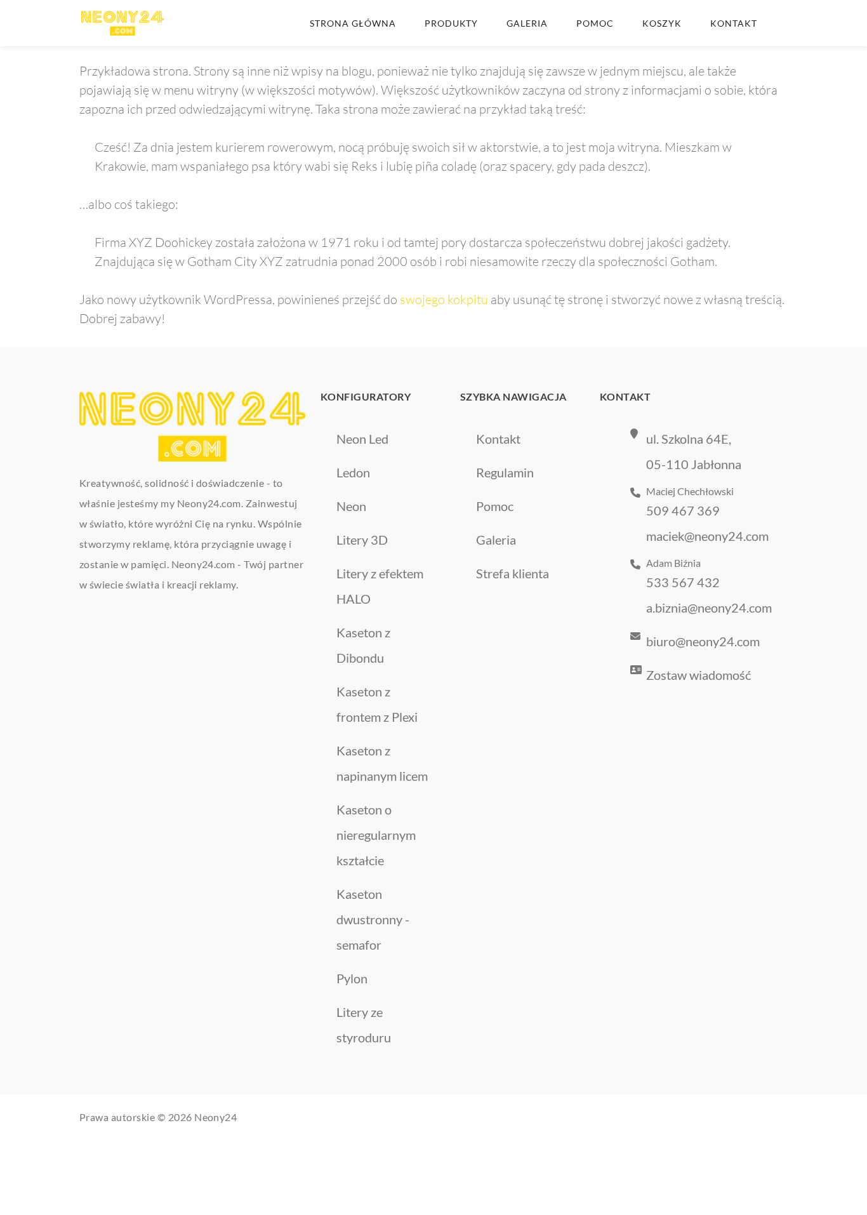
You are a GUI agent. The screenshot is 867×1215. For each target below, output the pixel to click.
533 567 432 (683, 582)
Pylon (351, 978)
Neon (351, 506)
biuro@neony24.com (703, 641)
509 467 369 (683, 510)
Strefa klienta (512, 573)
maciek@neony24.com (707, 535)
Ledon (353, 472)
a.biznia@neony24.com (709, 607)
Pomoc (595, 23)
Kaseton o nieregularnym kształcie (376, 835)
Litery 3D (362, 539)
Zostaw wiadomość (698, 674)
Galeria (527, 23)
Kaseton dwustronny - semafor (372, 919)
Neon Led (362, 438)
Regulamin (505, 472)
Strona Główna (353, 23)
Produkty (452, 23)
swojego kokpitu (444, 299)
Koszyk (662, 23)
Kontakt (733, 23)
